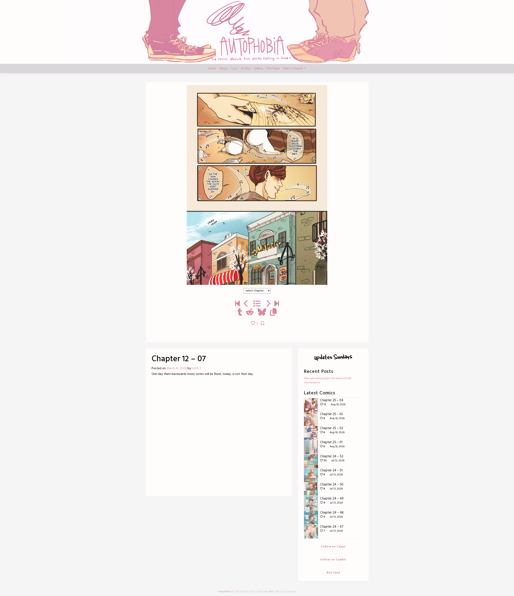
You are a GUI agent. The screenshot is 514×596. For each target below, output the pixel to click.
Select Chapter (293, 68)
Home (212, 68)
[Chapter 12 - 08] (268, 304)
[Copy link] (273, 312)
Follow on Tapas (333, 546)
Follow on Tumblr (333, 559)
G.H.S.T (196, 368)
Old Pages (273, 68)
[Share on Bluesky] (262, 312)
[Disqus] (219, 437)
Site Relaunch (312, 382)
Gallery (258, 68)
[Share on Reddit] (250, 312)
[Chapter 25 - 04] (276, 304)
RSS (271, 592)
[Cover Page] (237, 304)
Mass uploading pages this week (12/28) (327, 378)
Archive (246, 68)
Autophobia (224, 592)
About (223, 68)
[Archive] (257, 304)
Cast (234, 68)
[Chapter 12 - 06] (246, 304)
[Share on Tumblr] (239, 312)
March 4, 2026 (176, 368)
